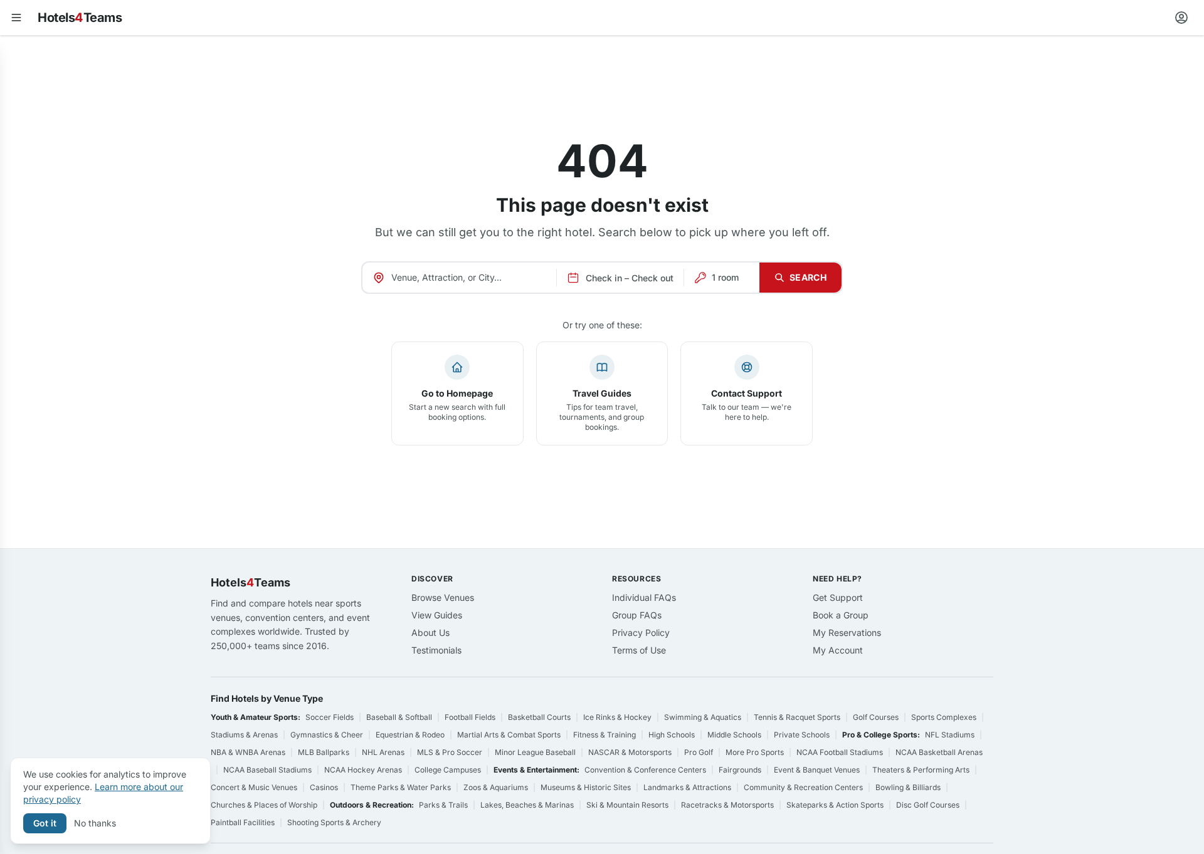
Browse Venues (442, 597)
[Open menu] (16, 17)
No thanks (95, 823)
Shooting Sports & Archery (334, 822)
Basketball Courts (539, 717)
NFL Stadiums (949, 734)
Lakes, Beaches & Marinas (527, 805)
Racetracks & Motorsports (727, 805)
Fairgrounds (740, 769)
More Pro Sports (755, 752)
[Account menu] (1181, 17)
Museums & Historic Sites (586, 787)
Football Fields (470, 717)
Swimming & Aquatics (702, 717)
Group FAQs (637, 615)
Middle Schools (734, 734)
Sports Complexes (943, 717)
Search (807, 277)
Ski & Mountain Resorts (627, 805)
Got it (44, 823)
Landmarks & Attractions (687, 787)
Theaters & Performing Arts (920, 769)
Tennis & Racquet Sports (797, 717)
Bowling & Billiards (908, 787)
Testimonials (436, 650)
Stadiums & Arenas (244, 734)
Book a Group (841, 615)
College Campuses (448, 769)
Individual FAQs (644, 597)
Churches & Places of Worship (264, 805)
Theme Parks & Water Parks (401, 787)
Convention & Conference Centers (645, 769)
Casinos (324, 787)
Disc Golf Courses (927, 805)
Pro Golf (698, 752)
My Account (838, 650)
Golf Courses (876, 717)
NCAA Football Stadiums (839, 752)
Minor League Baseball (535, 752)
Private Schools (802, 734)
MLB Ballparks (323, 752)
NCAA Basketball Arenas (939, 752)
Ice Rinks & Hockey (617, 717)
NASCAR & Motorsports (630, 752)
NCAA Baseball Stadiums (267, 769)
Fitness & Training (604, 734)
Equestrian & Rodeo (410, 734)
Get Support (838, 597)
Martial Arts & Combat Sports (509, 734)
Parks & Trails (443, 805)
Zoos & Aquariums (495, 787)
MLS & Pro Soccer (449, 752)
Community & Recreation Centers (803, 787)
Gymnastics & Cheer (326, 734)
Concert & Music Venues (254, 787)
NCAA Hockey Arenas (363, 769)
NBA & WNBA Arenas (248, 752)
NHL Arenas (383, 752)
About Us (430, 632)
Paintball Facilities (243, 822)
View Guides (436, 615)
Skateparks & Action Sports (835, 805)
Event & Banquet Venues (817, 769)
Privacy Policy (641, 632)
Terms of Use (639, 650)
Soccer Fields (329, 717)
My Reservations (847, 632)
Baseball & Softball (399, 717)
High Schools (671, 734)
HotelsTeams (80, 17)
